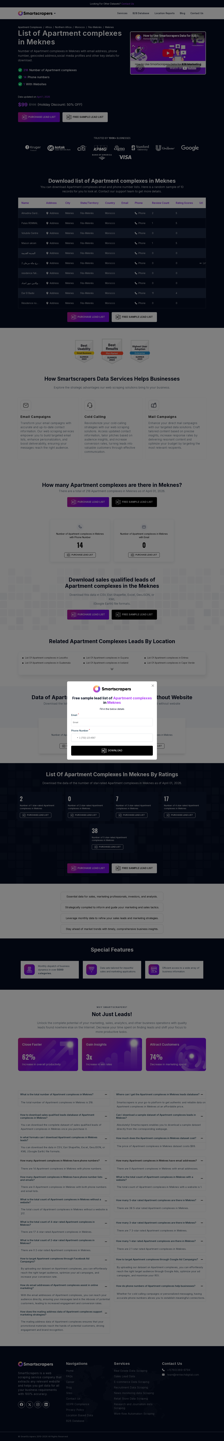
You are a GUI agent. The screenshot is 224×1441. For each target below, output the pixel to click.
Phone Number (80, 730)
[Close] (152, 685)
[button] (74, 738)
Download (115, 750)
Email (75, 714)
